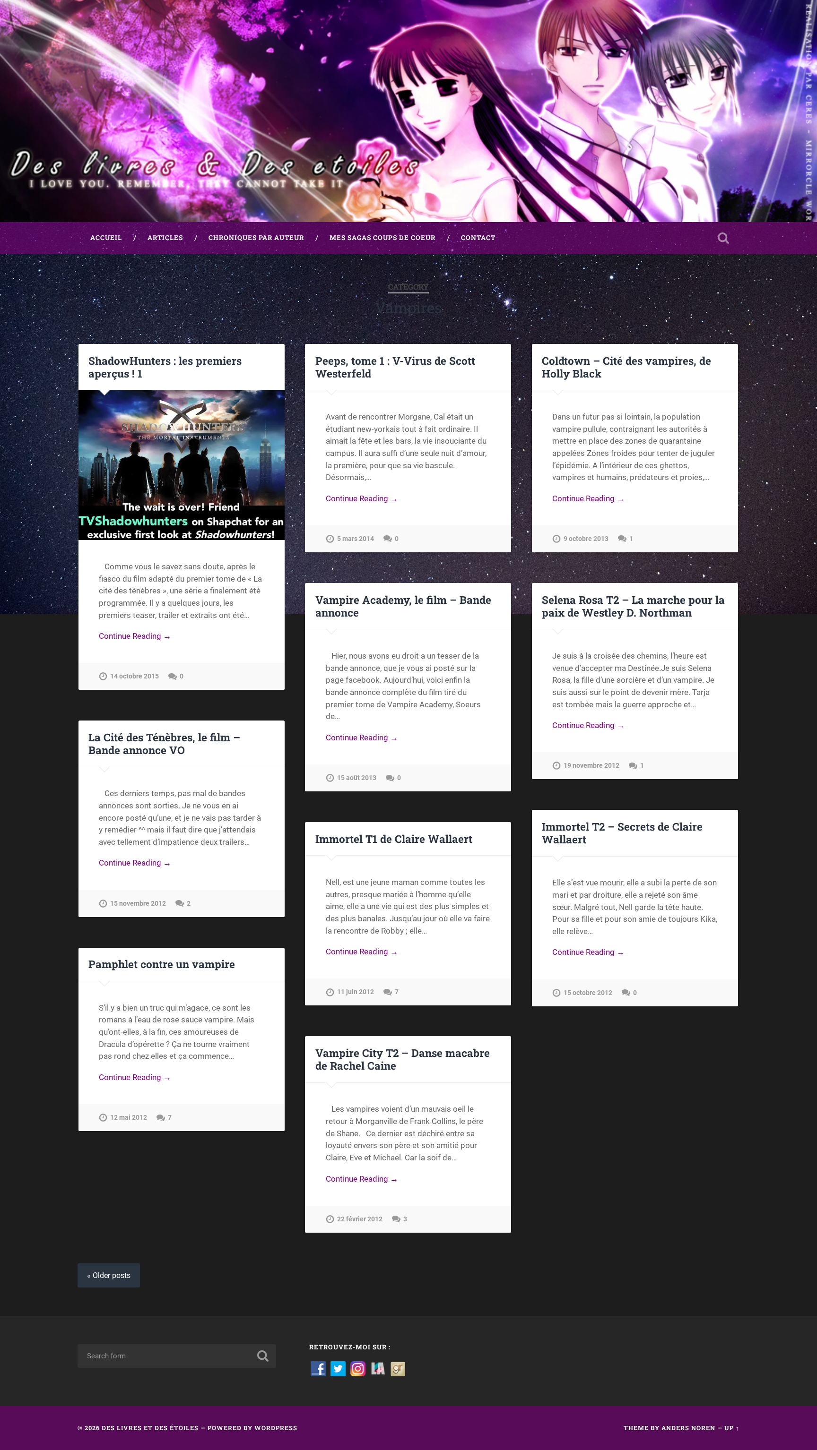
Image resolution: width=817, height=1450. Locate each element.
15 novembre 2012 (138, 904)
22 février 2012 (359, 1219)
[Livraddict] (378, 1368)
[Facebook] (318, 1368)
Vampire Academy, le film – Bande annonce (403, 605)
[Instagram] (358, 1368)
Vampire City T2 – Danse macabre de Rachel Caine (402, 1059)
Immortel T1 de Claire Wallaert (393, 839)
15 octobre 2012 (588, 993)
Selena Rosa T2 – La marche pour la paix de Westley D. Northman (633, 605)
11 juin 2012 (355, 992)
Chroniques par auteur (256, 237)
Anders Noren (688, 1428)
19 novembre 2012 (591, 766)
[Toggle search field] (723, 238)
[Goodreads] (398, 1368)
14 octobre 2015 (134, 676)
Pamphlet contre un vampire (161, 964)
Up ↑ (731, 1428)
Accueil (106, 237)
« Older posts (108, 1275)
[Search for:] (177, 1356)
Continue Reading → (135, 636)
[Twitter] (338, 1368)
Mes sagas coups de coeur (382, 237)
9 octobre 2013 (586, 539)
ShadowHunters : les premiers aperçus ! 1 (165, 366)
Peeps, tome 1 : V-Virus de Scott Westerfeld (395, 366)
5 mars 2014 (355, 539)
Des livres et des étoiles (150, 1428)
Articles (165, 237)
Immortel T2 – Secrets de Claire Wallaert (622, 832)
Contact (478, 237)
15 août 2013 (356, 778)
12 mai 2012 (128, 1118)
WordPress (275, 1428)
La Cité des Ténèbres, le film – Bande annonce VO (164, 743)
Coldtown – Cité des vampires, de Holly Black (626, 366)
